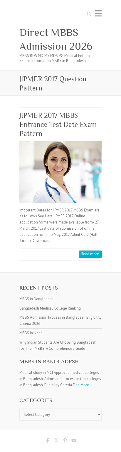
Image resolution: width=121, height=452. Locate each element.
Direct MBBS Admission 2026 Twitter (56, 441)
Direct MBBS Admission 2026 (55, 39)
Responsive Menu (98, 13)
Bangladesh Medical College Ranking (50, 308)
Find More (81, 384)
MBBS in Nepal (31, 332)
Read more (90, 253)
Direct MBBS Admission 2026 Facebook (47, 441)
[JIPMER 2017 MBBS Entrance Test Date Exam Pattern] (60, 172)
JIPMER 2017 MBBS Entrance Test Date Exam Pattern (58, 124)
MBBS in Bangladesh (36, 298)
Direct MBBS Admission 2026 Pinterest (64, 441)
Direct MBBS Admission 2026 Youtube (73, 441)
